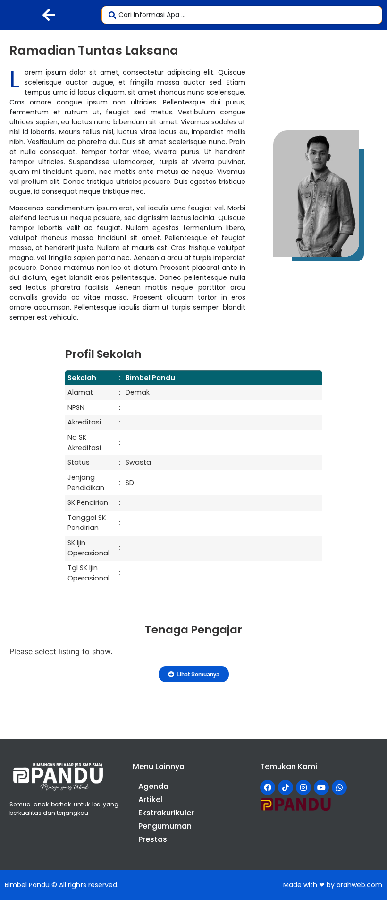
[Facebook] (267, 787)
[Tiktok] (285, 787)
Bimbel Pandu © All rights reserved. (61, 885)
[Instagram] (303, 787)
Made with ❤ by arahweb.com (332, 885)
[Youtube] (321, 787)
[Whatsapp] (339, 787)
